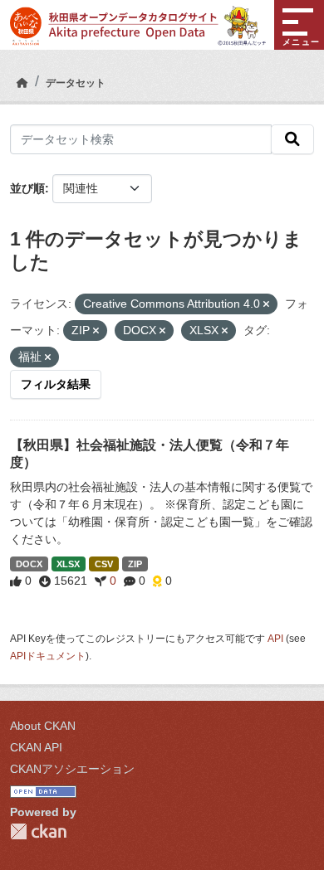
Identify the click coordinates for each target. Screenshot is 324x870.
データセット (76, 83)
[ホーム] (22, 83)
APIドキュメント (48, 656)
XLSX (68, 564)
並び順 (27, 188)
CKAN (38, 831)
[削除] (266, 304)
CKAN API (36, 747)
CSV (104, 564)
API (275, 638)
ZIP (135, 564)
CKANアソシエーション (72, 768)
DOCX (29, 564)
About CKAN (43, 725)
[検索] (292, 139)
